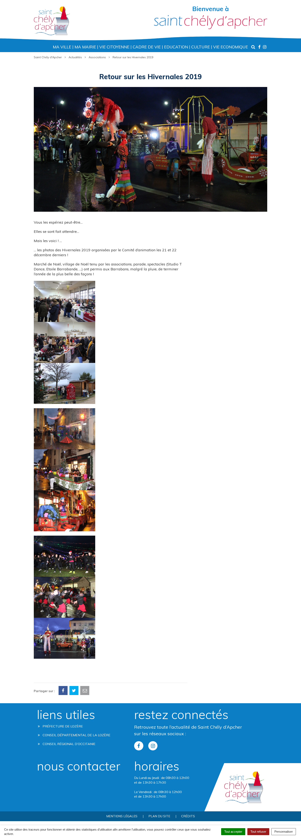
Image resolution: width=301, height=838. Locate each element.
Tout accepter (233, 831)
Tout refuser (258, 831)
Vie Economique (230, 46)
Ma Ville (62, 46)
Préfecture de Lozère (62, 726)
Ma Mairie (85, 46)
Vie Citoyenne (114, 46)
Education (176, 46)
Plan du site (159, 816)
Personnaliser (283, 831)
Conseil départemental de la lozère (76, 735)
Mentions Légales (121, 816)
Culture (200, 46)
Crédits (188, 816)
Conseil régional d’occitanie (68, 744)
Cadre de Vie (147, 46)
